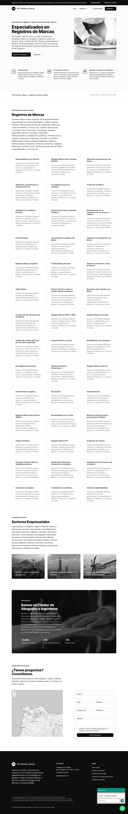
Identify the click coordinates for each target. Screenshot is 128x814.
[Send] (122, 800)
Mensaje (80, 718)
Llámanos (37, 54)
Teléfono (99, 702)
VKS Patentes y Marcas (25, 8)
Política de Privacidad (98, 728)
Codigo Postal (82, 710)
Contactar (109, 8)
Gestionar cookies (110, 2)
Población (100, 710)
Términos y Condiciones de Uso (88, 730)
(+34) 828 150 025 (62, 773)
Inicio (75, 8)
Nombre (80, 694)
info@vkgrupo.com (62, 776)
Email (79, 702)
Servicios (83, 8)
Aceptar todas (95, 2)
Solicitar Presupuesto (20, 54)
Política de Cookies (98, 770)
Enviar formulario (95, 735)
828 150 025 (98, 8)
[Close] (123, 790)
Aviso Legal (95, 767)
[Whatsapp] (122, 808)
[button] (37, 713)
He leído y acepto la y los (93, 729)
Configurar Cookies (98, 780)
